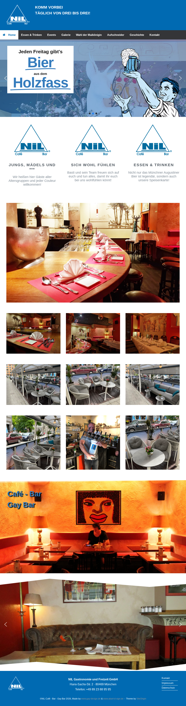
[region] (93, 78)
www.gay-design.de (91, 699)
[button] (6, 78)
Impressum (167, 683)
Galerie (65, 34)
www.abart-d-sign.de (113, 699)
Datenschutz (168, 687)
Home (12, 34)
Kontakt (154, 34)
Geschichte (137, 34)
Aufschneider (115, 34)
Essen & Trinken (31, 34)
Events (51, 34)
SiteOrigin (141, 699)
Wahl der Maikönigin (89, 34)
